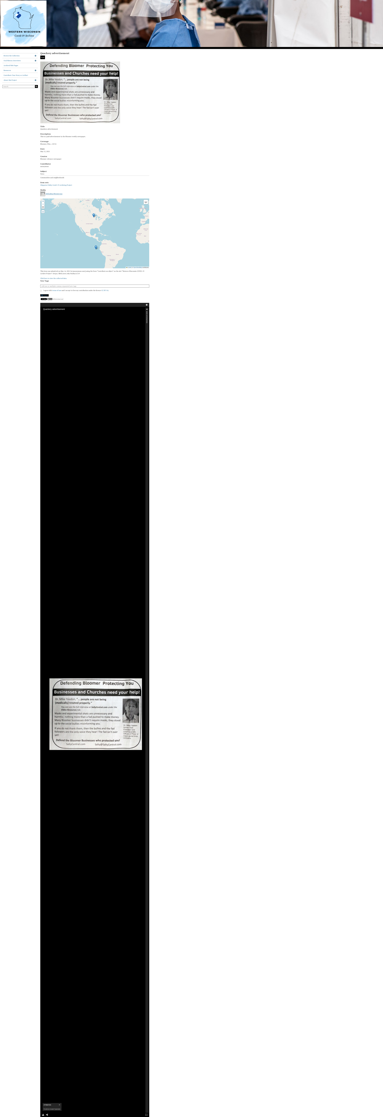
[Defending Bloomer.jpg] (80, 122)
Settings (146, 305)
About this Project (10, 80)
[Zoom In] (46, 314)
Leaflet (129, 267)
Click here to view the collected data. (53, 278)
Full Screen (146, 1115)
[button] (96, 247)
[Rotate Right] (52, 314)
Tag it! (45, 295)
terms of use (56, 290)
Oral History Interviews (12, 60)
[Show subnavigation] (35, 55)
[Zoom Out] (49, 314)
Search (36, 86)
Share (47, 1115)
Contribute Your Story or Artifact (16, 75)
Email (50, 299)
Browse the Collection (12, 56)
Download (43, 1115)
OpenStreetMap (137, 267)
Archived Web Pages (11, 65)
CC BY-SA (105, 290)
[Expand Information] (147, 309)
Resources (7, 70)
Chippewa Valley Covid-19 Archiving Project (56, 185)
